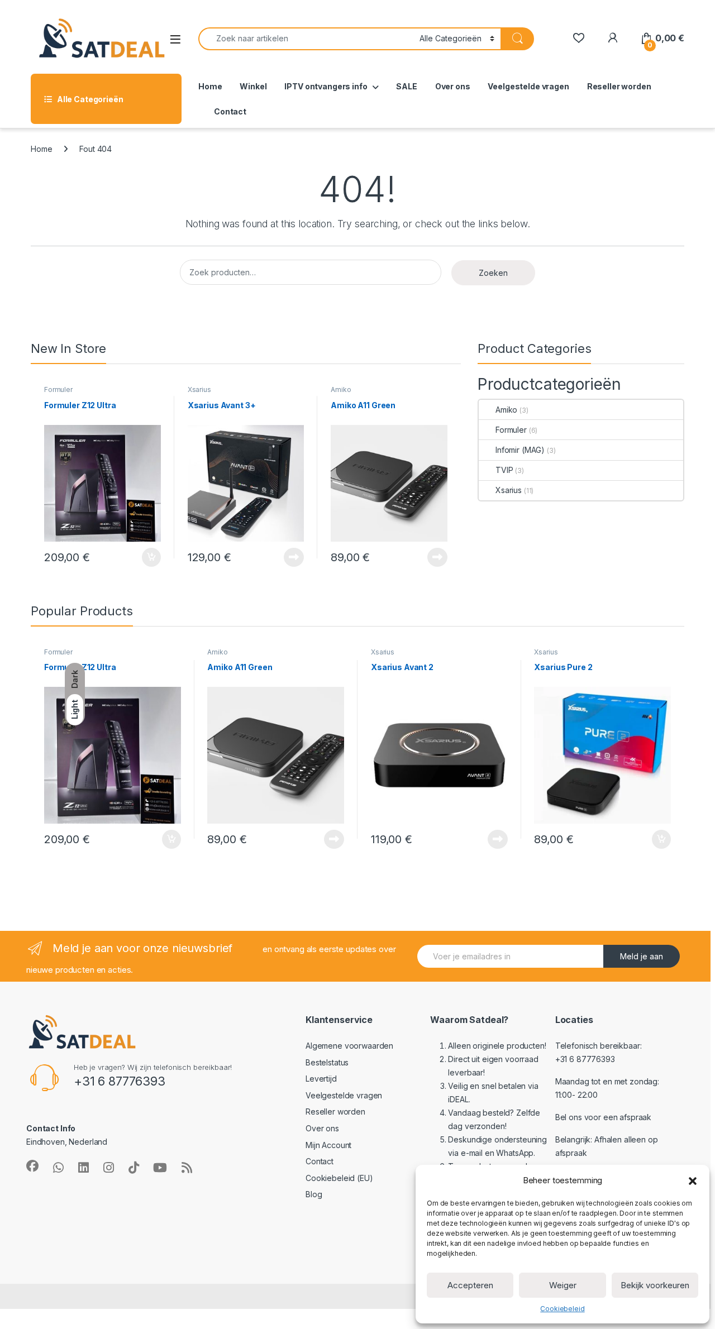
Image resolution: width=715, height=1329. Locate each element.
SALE (406, 86)
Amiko (341, 389)
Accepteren (470, 1285)
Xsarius (199, 389)
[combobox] (305, 38)
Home (210, 86)
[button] (692, 1180)
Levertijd (321, 1078)
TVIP (504, 470)
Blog (314, 1194)
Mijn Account (328, 1145)
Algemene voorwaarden (349, 1045)
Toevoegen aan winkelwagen (136, 557)
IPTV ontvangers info (325, 86)
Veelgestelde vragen (528, 86)
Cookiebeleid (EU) (339, 1178)
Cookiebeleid (562, 1308)
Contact (230, 111)
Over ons (452, 86)
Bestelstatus (327, 1062)
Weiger (562, 1285)
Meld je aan (641, 956)
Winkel (253, 86)
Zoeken (493, 273)
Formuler (58, 389)
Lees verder (291, 557)
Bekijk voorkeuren (655, 1285)
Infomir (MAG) (520, 450)
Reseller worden (619, 86)
